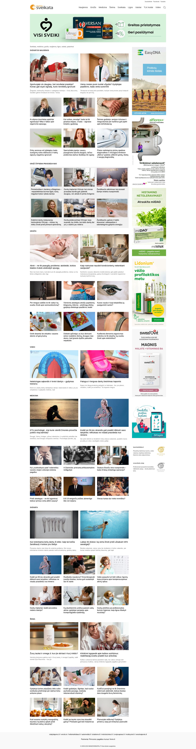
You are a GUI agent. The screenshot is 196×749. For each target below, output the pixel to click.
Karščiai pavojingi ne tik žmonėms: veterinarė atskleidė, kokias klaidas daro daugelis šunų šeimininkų (111, 691)
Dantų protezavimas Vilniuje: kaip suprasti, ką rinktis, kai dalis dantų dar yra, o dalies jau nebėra (79, 222)
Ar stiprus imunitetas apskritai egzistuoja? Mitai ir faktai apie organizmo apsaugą (42, 121)
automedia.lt (86, 734)
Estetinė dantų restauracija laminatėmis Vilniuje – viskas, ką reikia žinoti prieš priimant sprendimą (46, 222)
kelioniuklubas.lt (74, 734)
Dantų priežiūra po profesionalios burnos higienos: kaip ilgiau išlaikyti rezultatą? (111, 610)
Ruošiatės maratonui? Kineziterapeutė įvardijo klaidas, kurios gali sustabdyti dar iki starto (79, 579)
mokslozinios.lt (106, 734)
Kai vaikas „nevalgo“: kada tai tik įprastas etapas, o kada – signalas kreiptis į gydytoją (77, 121)
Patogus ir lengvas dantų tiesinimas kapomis (100, 381)
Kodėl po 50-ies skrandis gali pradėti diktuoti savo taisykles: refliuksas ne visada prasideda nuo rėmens (103, 432)
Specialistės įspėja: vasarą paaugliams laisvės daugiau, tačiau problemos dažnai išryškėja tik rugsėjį (79, 152)
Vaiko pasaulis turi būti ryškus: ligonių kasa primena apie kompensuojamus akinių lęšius (112, 579)
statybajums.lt (54, 734)
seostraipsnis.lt (141, 734)
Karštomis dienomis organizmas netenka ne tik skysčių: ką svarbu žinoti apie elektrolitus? (110, 336)
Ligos (130, 7)
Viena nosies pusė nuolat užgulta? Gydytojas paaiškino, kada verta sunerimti (100, 85)
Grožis (93, 7)
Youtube (162, 1)
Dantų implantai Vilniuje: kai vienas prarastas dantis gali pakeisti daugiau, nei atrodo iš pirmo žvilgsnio (79, 191)
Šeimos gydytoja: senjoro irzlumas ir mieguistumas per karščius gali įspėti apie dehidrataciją (112, 121)
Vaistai (138, 7)
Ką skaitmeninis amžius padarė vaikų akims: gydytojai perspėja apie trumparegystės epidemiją (79, 610)
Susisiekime (149, 1)
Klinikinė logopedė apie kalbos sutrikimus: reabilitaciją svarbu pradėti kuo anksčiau (99, 654)
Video (158, 7)
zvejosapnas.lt (119, 734)
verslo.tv (64, 734)
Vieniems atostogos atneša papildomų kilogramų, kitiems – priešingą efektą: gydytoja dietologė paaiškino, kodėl (79, 305)
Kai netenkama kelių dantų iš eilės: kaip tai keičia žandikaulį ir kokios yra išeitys (52, 543)
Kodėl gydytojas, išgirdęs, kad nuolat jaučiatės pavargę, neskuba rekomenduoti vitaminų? (78, 691)
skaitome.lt (96, 734)
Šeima (112, 7)
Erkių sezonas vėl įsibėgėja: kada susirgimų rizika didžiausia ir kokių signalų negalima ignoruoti (44, 152)
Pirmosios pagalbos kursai (99, 739)
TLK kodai (148, 7)
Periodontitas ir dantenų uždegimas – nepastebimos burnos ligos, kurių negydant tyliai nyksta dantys (46, 191)
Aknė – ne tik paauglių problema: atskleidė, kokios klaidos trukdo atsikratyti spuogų (53, 267)
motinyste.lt (130, 734)
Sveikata (121, 7)
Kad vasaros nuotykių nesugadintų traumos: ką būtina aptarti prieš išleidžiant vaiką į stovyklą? (44, 722)
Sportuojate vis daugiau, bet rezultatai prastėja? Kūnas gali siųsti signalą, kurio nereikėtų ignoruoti (52, 85)
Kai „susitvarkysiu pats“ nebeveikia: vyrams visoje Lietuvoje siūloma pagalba (44, 470)
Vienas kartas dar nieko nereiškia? (111, 499)
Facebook (156, 1)
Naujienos (83, 7)
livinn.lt (112, 739)
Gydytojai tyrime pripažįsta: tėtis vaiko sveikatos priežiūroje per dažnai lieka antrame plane (45, 691)
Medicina (103, 7)
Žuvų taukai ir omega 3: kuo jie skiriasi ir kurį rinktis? (54, 653)
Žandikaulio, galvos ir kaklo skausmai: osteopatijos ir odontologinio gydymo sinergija (109, 222)
